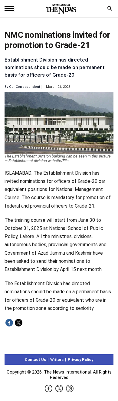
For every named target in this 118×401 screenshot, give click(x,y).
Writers (57, 359)
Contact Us (35, 359)
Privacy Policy (80, 359)
